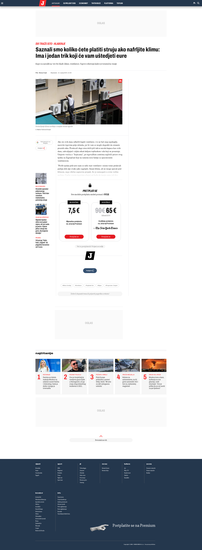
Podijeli (40, 148)
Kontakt (60, 511)
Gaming (82, 482)
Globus (37, 504)
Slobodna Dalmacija (40, 499)
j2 (80, 464)
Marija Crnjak (43, 73)
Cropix (37, 528)
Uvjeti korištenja (62, 499)
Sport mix (60, 480)
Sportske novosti (39, 502)
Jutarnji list (38, 497)
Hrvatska (37, 468)
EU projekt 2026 (69, 3)
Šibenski (37, 526)
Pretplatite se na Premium (134, 525)
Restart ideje (105, 470)
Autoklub (37, 507)
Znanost (82, 470)
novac (104, 464)
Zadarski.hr (38, 523)
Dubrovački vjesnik (40, 519)
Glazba (126, 475)
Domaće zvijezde (150, 468)
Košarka (60, 473)
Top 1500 (120, 3)
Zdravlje (82, 473)
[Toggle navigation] (1, 2)
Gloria (37, 514)
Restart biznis (105, 468)
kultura (127, 464)
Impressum (61, 497)
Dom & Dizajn (39, 509)
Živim (36, 521)
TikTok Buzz (96, 3)
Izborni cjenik (61, 504)
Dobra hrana (38, 511)
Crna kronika (38, 473)
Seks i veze (82, 475)
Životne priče (83, 480)
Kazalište (126, 478)
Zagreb (37, 475)
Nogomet (60, 470)
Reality (148, 473)
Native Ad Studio (39, 530)
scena (149, 464)
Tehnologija (83, 468)
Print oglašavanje (62, 509)
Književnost (127, 473)
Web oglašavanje (62, 507)
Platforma (108, 3)
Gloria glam (38, 516)
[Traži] (198, 3)
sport (60, 464)
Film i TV (126, 470)
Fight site (60, 478)
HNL (59, 468)
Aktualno (56, 3)
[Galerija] (79, 101)
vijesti (37, 464)
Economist (83, 3)
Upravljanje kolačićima (64, 514)
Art (125, 468)
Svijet (36, 470)
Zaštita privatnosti (62, 502)
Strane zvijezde (150, 470)
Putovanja (82, 478)
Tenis (59, 475)
